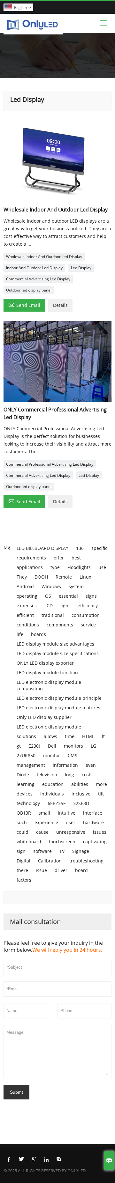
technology (28, 803)
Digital (23, 861)
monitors (73, 746)
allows (50, 736)
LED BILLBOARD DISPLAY (42, 548)
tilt (101, 794)
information (65, 765)
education (53, 784)
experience (46, 822)
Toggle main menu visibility (103, 22)
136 (80, 548)
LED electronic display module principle (59, 698)
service (88, 625)
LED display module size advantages (55, 644)
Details (60, 305)
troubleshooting (86, 861)
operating (27, 596)
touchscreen (62, 842)
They (22, 577)
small (44, 813)
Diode (23, 775)
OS (48, 596)
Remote (64, 577)
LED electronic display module (49, 727)
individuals (52, 794)
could (22, 832)
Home (11, 55)
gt (19, 746)
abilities (79, 784)
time (69, 736)
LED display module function (47, 672)
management (31, 765)
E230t (34, 746)
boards (38, 634)
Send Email (24, 304)
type (55, 567)
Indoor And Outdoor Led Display (34, 267)
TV (62, 851)
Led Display (81, 267)
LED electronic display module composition (49, 685)
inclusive (81, 794)
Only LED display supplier (44, 717)
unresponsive (70, 832)
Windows (51, 586)
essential (68, 596)
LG (93, 746)
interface (92, 813)
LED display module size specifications (58, 653)
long (69, 775)
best (76, 558)
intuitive (66, 813)
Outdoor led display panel (28, 290)
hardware (93, 822)
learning (25, 784)
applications (30, 567)
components (60, 625)
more (101, 784)
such (22, 822)
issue (41, 870)
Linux (85, 577)
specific (99, 548)
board (81, 870)
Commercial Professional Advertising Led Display (49, 464)
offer (59, 558)
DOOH (41, 577)
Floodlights (79, 567)
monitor (51, 755)
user (70, 822)
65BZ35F (56, 803)
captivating (95, 842)
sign (21, 851)
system (76, 586)
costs (87, 775)
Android (25, 586)
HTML (88, 736)
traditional (53, 615)
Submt (16, 1092)
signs (91, 596)
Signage (80, 851)
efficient (25, 615)
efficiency (88, 606)
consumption (86, 615)
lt (103, 736)
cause (42, 832)
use (102, 567)
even (91, 765)
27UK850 (26, 755)
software (42, 851)
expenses (27, 606)
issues (99, 832)
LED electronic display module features (58, 708)
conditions (28, 625)
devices (25, 794)
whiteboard (29, 842)
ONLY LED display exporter (45, 663)
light (65, 606)
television (47, 775)
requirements (31, 558)
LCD (48, 606)
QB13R (24, 813)
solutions (26, 736)
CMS (72, 755)
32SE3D (81, 803)
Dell (52, 746)
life (20, 634)
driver (61, 870)
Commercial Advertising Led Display (38, 279)
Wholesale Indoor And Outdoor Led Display (44, 256)
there (22, 870)
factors (24, 880)
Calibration (50, 861)
